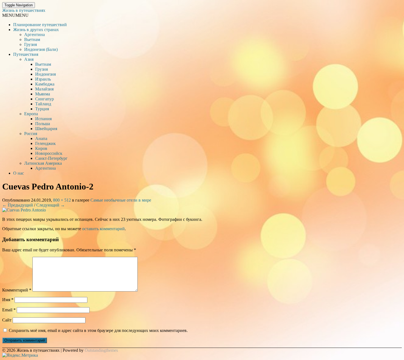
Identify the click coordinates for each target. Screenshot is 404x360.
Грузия (30, 44)
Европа (31, 113)
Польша (42, 123)
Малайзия (44, 89)
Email (9, 309)
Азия (29, 59)
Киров (41, 148)
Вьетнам (32, 39)
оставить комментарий (103, 228)
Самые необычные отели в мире (120, 200)
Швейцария (46, 128)
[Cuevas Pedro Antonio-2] (24, 210)
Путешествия (25, 54)
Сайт (7, 320)
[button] (15, 15)
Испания (43, 118)
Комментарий (16, 290)
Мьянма (42, 94)
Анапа (41, 138)
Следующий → (50, 205)
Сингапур (44, 99)
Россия (30, 133)
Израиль (43, 79)
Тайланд (43, 103)
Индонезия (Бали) (41, 49)
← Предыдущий (17, 205)
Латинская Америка (43, 163)
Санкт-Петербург (51, 158)
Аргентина (34, 34)
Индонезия (45, 74)
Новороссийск (48, 153)
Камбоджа (44, 84)
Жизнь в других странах (36, 29)
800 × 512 (62, 200)
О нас (18, 173)
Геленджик (45, 143)
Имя (7, 299)
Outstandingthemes (101, 350)
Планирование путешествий (40, 24)
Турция (42, 108)
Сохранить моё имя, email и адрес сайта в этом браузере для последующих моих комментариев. (98, 330)
